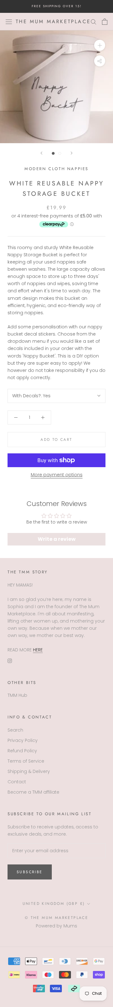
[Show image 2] (59, 153)
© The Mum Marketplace (56, 918)
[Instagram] (10, 660)
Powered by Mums (56, 926)
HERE (38, 650)
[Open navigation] (9, 21)
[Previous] (41, 153)
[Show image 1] (53, 153)
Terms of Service (26, 761)
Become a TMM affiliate (33, 792)
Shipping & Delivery (29, 771)
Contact (17, 782)
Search (15, 730)
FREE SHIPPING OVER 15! (57, 6)
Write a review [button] (57, 539)
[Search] (93, 21)
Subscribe (30, 872)
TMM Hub (17, 695)
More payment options (57, 475)
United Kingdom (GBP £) (54, 903)
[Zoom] (99, 45)
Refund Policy (22, 751)
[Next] (72, 153)
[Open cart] (104, 21)
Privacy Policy (23, 740)
